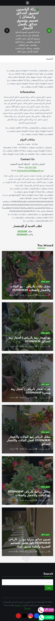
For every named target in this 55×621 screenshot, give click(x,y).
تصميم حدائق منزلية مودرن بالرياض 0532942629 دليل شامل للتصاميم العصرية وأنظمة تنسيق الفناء (29, 543)
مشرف (42, 295)
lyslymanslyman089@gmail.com (30, 171)
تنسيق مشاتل (45, 281)
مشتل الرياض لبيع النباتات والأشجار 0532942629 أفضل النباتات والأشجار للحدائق (28, 441)
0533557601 (22, 231)
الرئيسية (49, 59)
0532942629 (22, 235)
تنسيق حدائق (45, 384)
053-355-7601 (31, 167)
